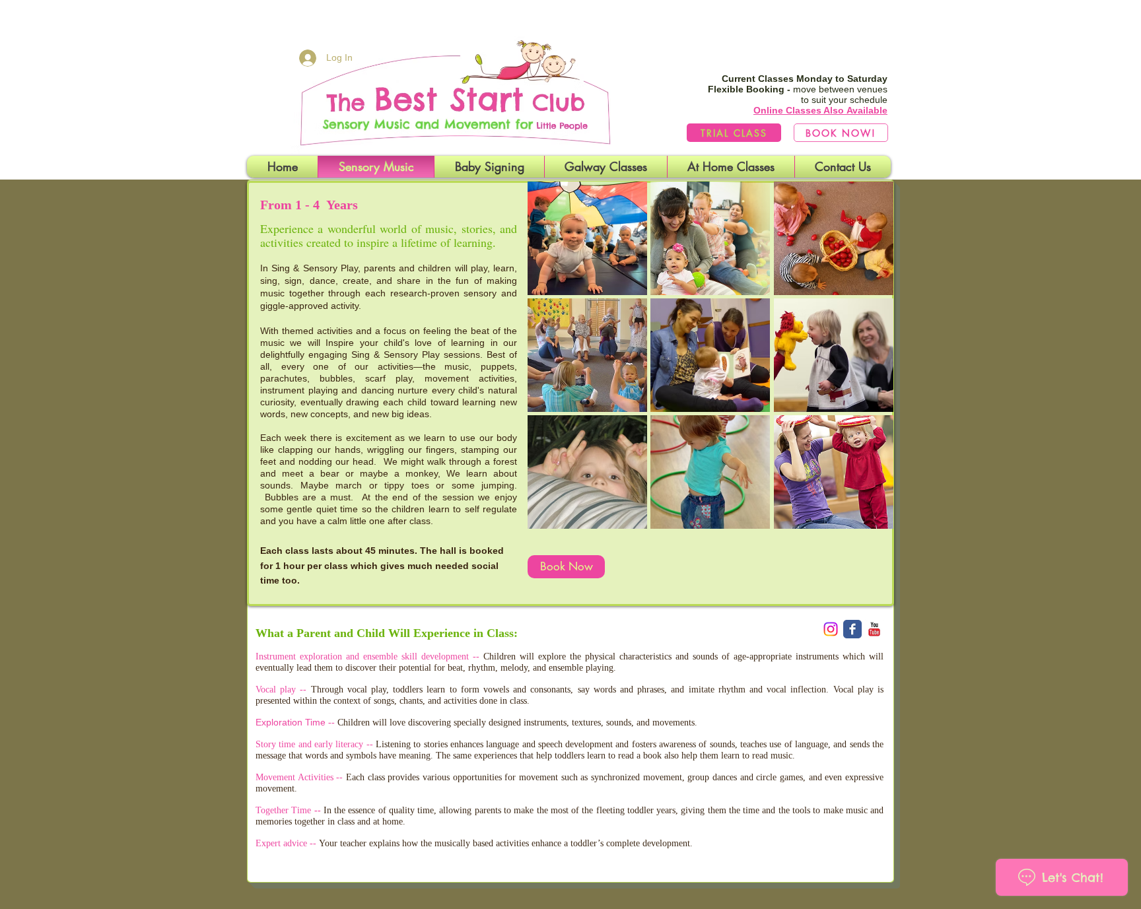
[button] (587, 238)
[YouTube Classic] (874, 629)
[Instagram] (830, 629)
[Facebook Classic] (852, 629)
